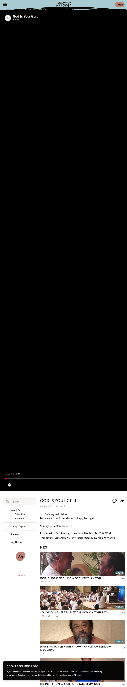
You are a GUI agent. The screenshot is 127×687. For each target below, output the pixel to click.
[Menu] (5, 4)
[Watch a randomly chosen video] (20, 560)
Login (119, 4)
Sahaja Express (18, 526)
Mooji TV (15, 510)
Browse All (20, 518)
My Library (16, 542)
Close (119, 666)
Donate (21, 575)
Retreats (15, 534)
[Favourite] (123, 579)
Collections (20, 514)
